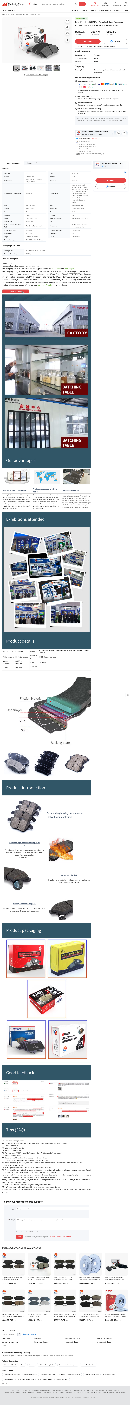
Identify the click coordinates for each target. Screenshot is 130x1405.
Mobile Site (109, 1390)
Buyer (83, 10)
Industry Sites (78, 1390)
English (18, 1392)
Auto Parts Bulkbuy (62, 1379)
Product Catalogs (30, 1334)
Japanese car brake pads (10, 1342)
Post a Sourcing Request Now (60, 1237)
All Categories (9, 10)
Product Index (100, 1390)
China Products (25, 1390)
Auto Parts (33, 14)
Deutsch (61, 1392)
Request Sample (109, 46)
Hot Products (15, 1390)
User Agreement (76, 1397)
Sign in (126, 5)
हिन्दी (92, 1392)
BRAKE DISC (37, 1338)
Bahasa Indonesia (121, 1392)
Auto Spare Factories (30, 1375)
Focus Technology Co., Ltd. (51, 1397)
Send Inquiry (88, 41)
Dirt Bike (31, 1365)
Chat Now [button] (116, 41)
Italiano (55, 1392)
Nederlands (69, 1392)
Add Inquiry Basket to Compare (37, 75)
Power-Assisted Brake (88, 1365)
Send (19, 1237)
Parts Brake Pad (9, 1379)
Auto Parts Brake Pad (45, 1379)
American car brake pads (104, 1338)
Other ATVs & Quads (10, 1365)
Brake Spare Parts (109, 1375)
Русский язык (47, 1392)
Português (31, 1392)
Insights (116, 1390)
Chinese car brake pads (41, 1342)
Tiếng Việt (111, 1392)
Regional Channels (89, 1390)
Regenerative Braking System (68, 1365)
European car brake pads (104, 1342)
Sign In (78, 154)
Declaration (86, 1397)
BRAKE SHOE (6, 1338)
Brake (39, 14)
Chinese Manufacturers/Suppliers (41, 1390)
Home (3, 14)
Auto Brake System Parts (26, 1379)
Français (38, 1392)
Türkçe (104, 1392)
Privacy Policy (95, 1397)
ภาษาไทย (98, 1392)
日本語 (87, 1392)
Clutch (23, 1365)
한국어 (81, 1392)
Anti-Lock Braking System (46, 1365)
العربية (75, 1392)
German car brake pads (72, 1338)
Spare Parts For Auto (48, 1375)
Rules (126, 10)
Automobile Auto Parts (92, 1375)
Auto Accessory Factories (12, 1375)
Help (92, 10)
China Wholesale (56, 1390)
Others (4, 1346)
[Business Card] (125, 172)
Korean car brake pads (72, 1342)
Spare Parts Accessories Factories (69, 1375)
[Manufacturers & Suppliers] (13, 4)
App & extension (104, 10)
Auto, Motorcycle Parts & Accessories (18, 14)
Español (24, 1392)
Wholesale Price (67, 1390)
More (4, 1383)
